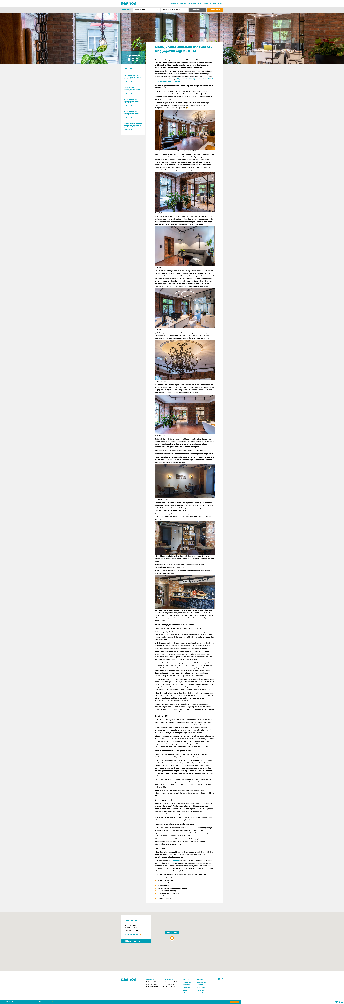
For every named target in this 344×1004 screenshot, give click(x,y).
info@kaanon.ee (132, 930)
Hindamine (200, 985)
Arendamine (201, 987)
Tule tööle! (213, 3)
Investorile (186, 987)
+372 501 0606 (131, 928)
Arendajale (186, 985)
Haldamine (200, 990)
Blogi (199, 3)
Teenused (183, 3)
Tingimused (55, 1001)
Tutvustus (186, 979)
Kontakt (205, 3)
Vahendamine (201, 982)
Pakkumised (192, 3)
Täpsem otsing (195, 10)
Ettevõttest (174, 3)
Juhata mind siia (131, 934)
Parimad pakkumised (204, 993)
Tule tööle (186, 993)
